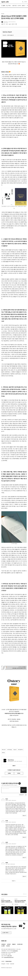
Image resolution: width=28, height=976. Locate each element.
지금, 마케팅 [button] (8, 5)
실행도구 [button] (23, 5)
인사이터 (19, 5)
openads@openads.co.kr (8, 957)
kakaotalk (12, 963)
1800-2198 (9, 955)
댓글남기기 (23, 789)
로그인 (25, 1)
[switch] (25, 794)
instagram (3, 963)
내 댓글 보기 (21, 794)
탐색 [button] (4, 5)
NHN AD (3, 941)
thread (7, 963)
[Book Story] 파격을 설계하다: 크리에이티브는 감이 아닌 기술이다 (7, 901)
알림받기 (14, 765)
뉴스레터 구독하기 (5, 932)
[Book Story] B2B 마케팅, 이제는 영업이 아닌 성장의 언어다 (20, 901)
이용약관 (2, 961)
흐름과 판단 (14, 5)
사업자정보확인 (15, 950)
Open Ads (5, 2)
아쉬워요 (18, 773)
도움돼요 (9, 773)
